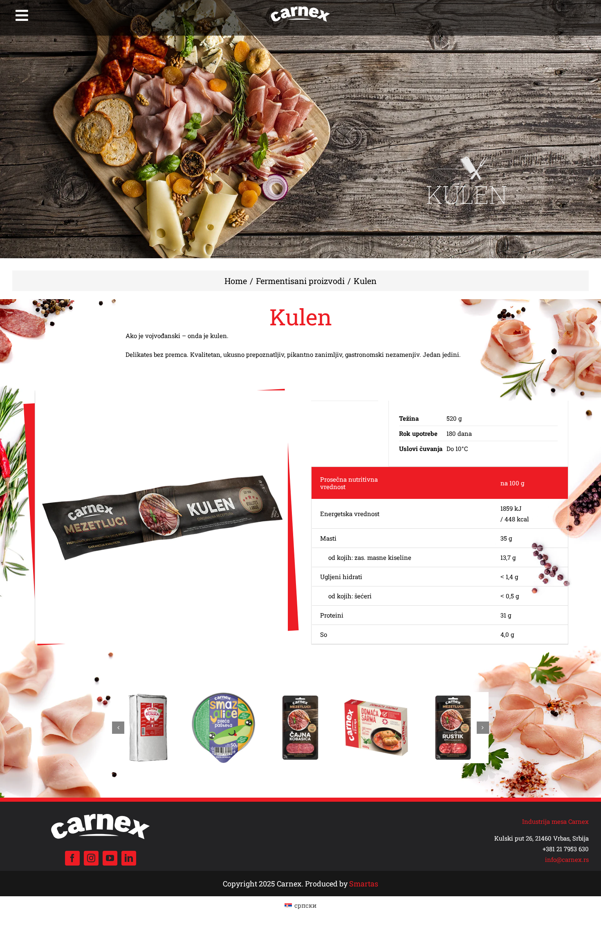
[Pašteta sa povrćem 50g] (148, 696)
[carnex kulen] (161, 517)
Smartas (363, 883)
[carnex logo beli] (300, 7)
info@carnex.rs (567, 859)
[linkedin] (128, 858)
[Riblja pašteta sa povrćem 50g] (224, 696)
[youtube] (110, 858)
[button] (118, 728)
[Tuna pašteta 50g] (453, 696)
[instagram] (91, 858)
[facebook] (72, 858)
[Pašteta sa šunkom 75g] (377, 696)
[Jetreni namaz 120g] (300, 696)
